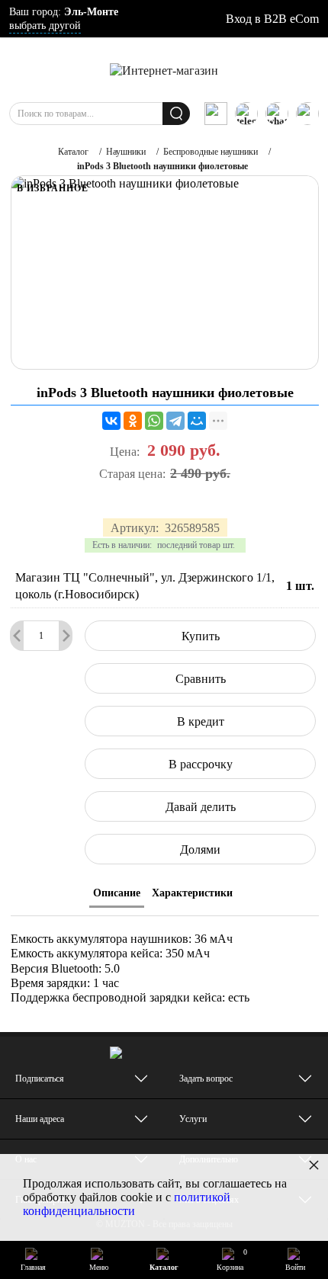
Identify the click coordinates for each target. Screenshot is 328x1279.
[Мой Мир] (197, 421)
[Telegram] (175, 421)
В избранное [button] (52, 188)
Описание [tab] (116, 893)
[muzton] (215, 113)
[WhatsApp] (154, 421)
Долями (200, 849)
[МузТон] (164, 70)
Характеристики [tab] (192, 893)
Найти (176, 113)
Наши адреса (39, 1119)
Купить (201, 636)
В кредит (200, 721)
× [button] (313, 1164)
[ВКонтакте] (111, 421)
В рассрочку (201, 764)
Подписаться (39, 1078)
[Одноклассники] (133, 421)
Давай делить (201, 806)
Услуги (193, 1119)
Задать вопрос (206, 1078)
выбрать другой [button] (45, 25)
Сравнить (200, 678)
